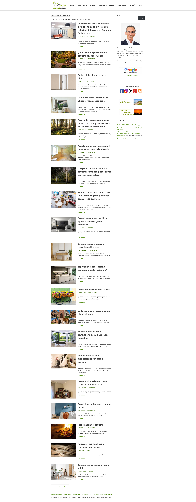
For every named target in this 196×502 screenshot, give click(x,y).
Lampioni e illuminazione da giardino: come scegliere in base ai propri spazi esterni (94, 171)
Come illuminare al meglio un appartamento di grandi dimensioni (93, 221)
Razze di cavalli (121, 135)
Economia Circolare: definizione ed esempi (128, 133)
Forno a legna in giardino (90, 425)
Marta (88, 450)
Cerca (118, 15)
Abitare (71, 5)
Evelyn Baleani (91, 410)
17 (64, 486)
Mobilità (132, 5)
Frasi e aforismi (121, 138)
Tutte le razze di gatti (123, 131)
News (140, 5)
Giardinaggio (122, 5)
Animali (92, 5)
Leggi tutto (81, 46)
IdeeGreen (90, 341)
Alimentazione (82, 5)
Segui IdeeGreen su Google (130, 75)
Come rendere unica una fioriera (94, 289)
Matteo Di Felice (91, 36)
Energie (111, 5)
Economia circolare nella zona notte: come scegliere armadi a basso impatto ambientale (94, 123)
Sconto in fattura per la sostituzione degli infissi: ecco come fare (93, 334)
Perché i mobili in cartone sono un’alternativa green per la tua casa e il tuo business (94, 195)
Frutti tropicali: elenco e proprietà (126, 124)
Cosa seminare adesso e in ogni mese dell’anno (130, 126)
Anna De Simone (91, 427)
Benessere (102, 5)
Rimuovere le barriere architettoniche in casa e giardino (90, 358)
